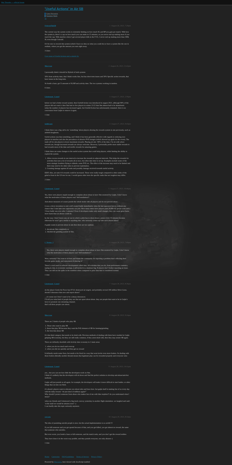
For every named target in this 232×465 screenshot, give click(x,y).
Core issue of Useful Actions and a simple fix (62, 56)
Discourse (58, 462)
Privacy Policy (96, 457)
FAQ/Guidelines (68, 457)
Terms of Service (82, 457)
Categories (56, 457)
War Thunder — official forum (12, 2)
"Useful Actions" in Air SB (64, 9)
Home (47, 457)
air (46, 19)
